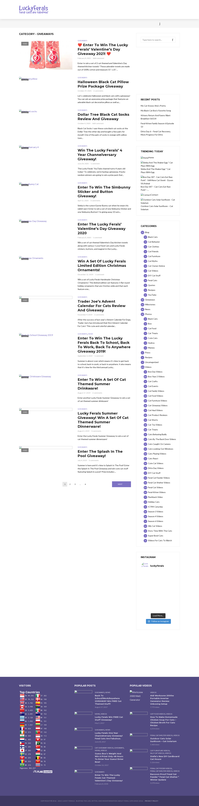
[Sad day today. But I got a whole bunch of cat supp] (149, 587)
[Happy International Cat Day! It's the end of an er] (149, 607)
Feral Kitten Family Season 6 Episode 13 (157, 125)
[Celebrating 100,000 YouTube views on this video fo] (166, 607)
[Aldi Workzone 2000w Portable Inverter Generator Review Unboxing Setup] (139, 696)
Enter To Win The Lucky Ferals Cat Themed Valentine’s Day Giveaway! (109, 778)
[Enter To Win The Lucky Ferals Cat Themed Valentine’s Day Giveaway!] (83, 776)
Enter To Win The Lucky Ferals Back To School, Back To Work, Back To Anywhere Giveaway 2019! (104, 344)
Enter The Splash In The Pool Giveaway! (100, 453)
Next (120, 484)
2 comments (98, 91)
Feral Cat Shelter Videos (161, 735)
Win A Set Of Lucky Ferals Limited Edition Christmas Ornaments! (102, 265)
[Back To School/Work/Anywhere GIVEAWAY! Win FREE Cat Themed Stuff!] (83, 696)
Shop (94, 23)
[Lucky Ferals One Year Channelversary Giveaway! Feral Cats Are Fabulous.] (83, 734)
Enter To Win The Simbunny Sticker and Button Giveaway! (104, 191)
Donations (81, 23)
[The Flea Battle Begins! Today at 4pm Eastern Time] (149, 577)
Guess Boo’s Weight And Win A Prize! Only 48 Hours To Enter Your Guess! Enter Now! (109, 757)
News (32, 23)
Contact (106, 23)
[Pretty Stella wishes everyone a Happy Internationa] (149, 597)
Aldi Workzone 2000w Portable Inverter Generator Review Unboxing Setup (162, 699)
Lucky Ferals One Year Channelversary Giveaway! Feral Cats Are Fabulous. (109, 736)
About (118, 23)
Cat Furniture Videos (160, 750)
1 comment (95, 163)
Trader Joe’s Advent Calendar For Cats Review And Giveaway (101, 305)
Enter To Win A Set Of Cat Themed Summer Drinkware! (102, 383)
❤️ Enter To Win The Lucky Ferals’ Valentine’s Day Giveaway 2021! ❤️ (103, 49)
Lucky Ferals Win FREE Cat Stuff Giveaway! (109, 718)
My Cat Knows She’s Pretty (153, 105)
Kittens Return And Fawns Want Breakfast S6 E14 (155, 117)
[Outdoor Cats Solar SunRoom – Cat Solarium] (139, 739)
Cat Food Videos (157, 714)
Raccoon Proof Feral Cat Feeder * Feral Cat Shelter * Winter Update (164, 777)
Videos (53, 23)
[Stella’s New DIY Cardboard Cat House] (139, 755)
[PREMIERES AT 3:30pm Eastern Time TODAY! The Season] (166, 577)
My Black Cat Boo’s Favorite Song (156, 110)
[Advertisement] (158, 70)
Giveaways (82, 40)
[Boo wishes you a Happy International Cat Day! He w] (166, 587)
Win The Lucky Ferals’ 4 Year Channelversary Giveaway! (100, 154)
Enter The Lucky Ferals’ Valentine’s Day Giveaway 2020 (101, 228)
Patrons (131, 23)
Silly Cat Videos (157, 753)
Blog (42, 23)
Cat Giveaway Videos (104, 748)
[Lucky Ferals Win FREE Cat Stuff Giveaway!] (83, 718)
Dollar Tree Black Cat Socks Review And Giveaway (103, 116)
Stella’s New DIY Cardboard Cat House (164, 757)
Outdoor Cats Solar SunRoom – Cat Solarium (163, 739)
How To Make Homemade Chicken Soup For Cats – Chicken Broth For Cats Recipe (163, 721)
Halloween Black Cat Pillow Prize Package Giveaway (103, 84)
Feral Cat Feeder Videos (161, 768)
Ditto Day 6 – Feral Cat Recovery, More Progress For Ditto (156, 133)
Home (22, 23)
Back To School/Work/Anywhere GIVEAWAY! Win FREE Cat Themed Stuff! (108, 699)
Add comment (98, 58)
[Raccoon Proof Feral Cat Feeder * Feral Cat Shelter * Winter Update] (139, 773)
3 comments (95, 200)
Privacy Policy (151, 801)
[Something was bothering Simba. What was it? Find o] (166, 597)
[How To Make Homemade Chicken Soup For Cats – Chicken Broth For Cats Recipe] (139, 718)
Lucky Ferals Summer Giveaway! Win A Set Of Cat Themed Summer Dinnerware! (103, 420)
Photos (66, 23)
